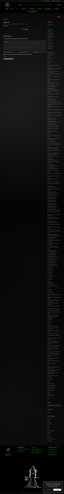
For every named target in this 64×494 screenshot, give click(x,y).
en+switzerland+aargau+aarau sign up (53, 212)
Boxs (48, 420)
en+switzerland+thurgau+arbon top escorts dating (53, 241)
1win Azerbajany (50, 29)
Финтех (48, 393)
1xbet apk (49, 31)
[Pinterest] (24, 29)
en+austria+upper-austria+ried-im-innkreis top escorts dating (53, 154)
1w (47, 28)
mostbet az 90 (49, 274)
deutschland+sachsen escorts (52, 126)
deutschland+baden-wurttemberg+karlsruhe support (52, 83)
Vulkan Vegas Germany (51, 386)
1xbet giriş (49, 41)
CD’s (12, 8)
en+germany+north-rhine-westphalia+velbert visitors (52, 207)
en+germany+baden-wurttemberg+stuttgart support (52, 168)
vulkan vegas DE (50, 383)
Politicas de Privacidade (53, 486)
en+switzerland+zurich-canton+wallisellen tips (51, 262)
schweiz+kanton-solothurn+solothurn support (53, 339)
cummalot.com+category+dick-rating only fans (53, 74)
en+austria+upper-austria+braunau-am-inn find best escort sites (53, 148)
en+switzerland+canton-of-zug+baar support (53, 228)
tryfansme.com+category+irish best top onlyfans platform (53, 370)
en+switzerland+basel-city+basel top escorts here (53, 215)
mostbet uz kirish (50, 282)
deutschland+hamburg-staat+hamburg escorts (51, 100)
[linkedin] (25, 29)
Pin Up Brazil (49, 321)
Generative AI (49, 267)
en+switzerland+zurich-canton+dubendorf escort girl (52, 251)
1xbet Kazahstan (50, 43)
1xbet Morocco (50, 45)
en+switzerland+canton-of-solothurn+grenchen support (52, 222)
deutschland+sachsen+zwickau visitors (52, 129)
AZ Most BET (49, 51)
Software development (51, 363)
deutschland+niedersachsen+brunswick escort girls (54, 105)
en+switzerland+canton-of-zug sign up (53, 225)
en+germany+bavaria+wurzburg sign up (53, 174)
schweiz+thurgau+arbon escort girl (53, 351)
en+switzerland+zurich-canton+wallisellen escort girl (52, 259)
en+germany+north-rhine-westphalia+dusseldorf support (52, 195)
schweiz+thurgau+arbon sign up (52, 353)
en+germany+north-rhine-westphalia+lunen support (51, 198)
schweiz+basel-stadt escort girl (53, 333)
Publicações (48, 8)
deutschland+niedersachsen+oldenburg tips (54, 110)
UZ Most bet (49, 380)
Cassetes (24, 8)
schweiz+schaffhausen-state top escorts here (53, 343)
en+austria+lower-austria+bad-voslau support (53, 136)
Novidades (49, 432)
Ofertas (56, 8)
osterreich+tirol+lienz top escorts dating (53, 313)
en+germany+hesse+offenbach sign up (53, 184)
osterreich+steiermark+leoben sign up (53, 306)
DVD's (48, 427)
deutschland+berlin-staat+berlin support (52, 97)
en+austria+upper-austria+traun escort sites (52, 157)
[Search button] (49, 5)
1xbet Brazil (49, 38)
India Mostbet (49, 269)
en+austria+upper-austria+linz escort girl (53, 151)
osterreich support (50, 292)
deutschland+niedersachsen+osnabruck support (54, 113)
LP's (48, 429)
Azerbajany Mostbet (50, 53)
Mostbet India (49, 279)
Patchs (39, 8)
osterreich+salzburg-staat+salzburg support (53, 298)
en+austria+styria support (51, 141)
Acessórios (49, 418)
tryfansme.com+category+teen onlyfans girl (52, 376)
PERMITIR (57, 489)
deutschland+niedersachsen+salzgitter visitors (54, 116)
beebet (48, 56)
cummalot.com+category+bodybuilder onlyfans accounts (54, 69)
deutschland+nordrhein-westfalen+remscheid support (52, 124)
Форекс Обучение (50, 395)
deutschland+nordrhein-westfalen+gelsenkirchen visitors (53, 122)
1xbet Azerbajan (50, 33)
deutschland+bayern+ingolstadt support (52, 91)
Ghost (49, 412)
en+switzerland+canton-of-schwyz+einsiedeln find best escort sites (53, 218)
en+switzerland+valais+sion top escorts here (53, 244)
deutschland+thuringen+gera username (52, 132)
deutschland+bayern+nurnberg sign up (53, 94)
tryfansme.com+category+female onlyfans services (53, 368)
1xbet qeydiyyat (50, 46)
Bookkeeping (49, 62)
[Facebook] (22, 29)
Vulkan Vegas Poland (51, 388)
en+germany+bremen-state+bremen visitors (53, 177)
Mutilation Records (32, 11)
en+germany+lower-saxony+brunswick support (52, 187)
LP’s (17, 8)
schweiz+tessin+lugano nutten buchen (52, 349)
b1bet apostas (49, 55)
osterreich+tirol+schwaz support (53, 314)
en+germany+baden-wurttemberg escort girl (53, 162)
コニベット (49, 398)
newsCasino (49, 291)
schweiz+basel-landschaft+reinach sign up (53, 331)
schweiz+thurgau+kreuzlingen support (52, 356)
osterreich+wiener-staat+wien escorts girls (52, 317)
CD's (48, 425)
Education (49, 134)
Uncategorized (49, 378)
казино (48, 391)
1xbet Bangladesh (50, 36)
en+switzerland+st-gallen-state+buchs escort (52, 238)
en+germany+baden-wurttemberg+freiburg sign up (52, 165)
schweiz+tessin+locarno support (53, 347)
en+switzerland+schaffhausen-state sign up (53, 232)
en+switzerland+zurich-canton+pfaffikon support (51, 254)
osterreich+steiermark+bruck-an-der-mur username (53, 301)
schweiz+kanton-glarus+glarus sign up (53, 336)
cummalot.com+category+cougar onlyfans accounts (53, 72)
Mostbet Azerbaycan (51, 275)
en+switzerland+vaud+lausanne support (52, 248)
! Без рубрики (49, 24)
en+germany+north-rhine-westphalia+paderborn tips (52, 204)
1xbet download (50, 39)
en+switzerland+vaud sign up (52, 245)
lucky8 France (49, 270)
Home (7, 8)
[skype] (27, 29)
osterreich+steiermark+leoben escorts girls (52, 304)
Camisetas (32, 8)
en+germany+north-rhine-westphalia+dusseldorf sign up (52, 192)
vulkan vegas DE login (51, 385)
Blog (6, 19)
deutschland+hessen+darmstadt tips (53, 102)
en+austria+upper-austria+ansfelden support (53, 145)
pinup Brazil (49, 324)
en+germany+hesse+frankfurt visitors (52, 179)
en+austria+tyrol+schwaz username (53, 143)
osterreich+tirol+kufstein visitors (53, 310)
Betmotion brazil (50, 58)
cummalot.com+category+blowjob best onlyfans (53, 66)
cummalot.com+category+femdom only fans (53, 77)
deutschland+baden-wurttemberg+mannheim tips (52, 86)
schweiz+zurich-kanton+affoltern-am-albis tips (53, 359)
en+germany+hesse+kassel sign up (53, 181)
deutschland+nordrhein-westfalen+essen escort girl (52, 119)
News (48, 287)
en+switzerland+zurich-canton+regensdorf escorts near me (53, 257)
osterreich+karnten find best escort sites (53, 295)
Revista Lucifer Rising (51, 439)
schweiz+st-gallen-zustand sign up (53, 345)
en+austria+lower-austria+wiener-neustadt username (53, 139)
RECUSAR (48, 489)
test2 (48, 365)
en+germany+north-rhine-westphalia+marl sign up (51, 201)
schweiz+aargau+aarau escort (52, 326)
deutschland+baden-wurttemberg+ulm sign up (51, 89)
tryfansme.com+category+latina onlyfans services (52, 373)
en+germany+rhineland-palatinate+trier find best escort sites (53, 209)
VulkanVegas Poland (51, 390)
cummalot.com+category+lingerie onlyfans (53, 80)
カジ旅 (48, 397)
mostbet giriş (49, 277)
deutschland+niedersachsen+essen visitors (53, 107)
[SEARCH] (59, 405)
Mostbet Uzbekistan (51, 284)
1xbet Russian (49, 48)
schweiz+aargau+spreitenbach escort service (52, 328)
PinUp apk (49, 322)
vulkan (48, 381)
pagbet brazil (49, 319)
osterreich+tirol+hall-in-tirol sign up (53, 308)
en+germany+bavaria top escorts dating (53, 171)
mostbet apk (49, 272)
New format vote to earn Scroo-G (53, 286)
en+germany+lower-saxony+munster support (53, 190)
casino (48, 63)
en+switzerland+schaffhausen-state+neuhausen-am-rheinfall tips (53, 235)
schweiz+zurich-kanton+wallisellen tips (53, 361)
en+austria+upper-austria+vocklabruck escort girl (52, 160)
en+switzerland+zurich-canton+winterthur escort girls (52, 265)
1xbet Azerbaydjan (50, 34)
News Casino (49, 289)
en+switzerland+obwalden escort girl (53, 229)
